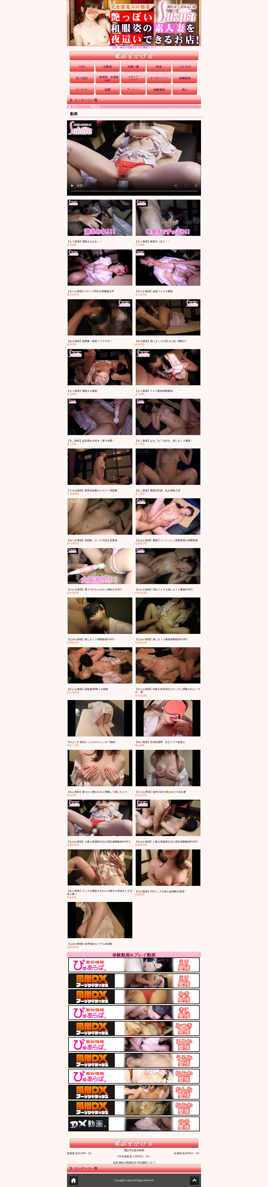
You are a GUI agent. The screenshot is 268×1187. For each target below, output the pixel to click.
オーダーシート (159, 78)
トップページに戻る (73, 1184)
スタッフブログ (133, 78)
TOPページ (78, 106)
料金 (159, 66)
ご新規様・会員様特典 (108, 79)
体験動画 (185, 78)
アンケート (133, 89)
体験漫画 (159, 89)
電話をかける (134, 56)
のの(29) (139, 894)
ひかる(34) (73, 592)
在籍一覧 (133, 66)
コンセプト (82, 89)
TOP (82, 66)
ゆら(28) (139, 745)
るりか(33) (73, 294)
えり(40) (71, 244)
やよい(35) (73, 745)
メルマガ (185, 66)
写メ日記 (82, 78)
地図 (108, 89)
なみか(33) (141, 543)
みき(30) (71, 344)
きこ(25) (71, 443)
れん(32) (71, 795)
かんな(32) (73, 692)
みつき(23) (73, 543)
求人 (185, 89)
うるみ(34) (73, 493)
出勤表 (107, 66)
